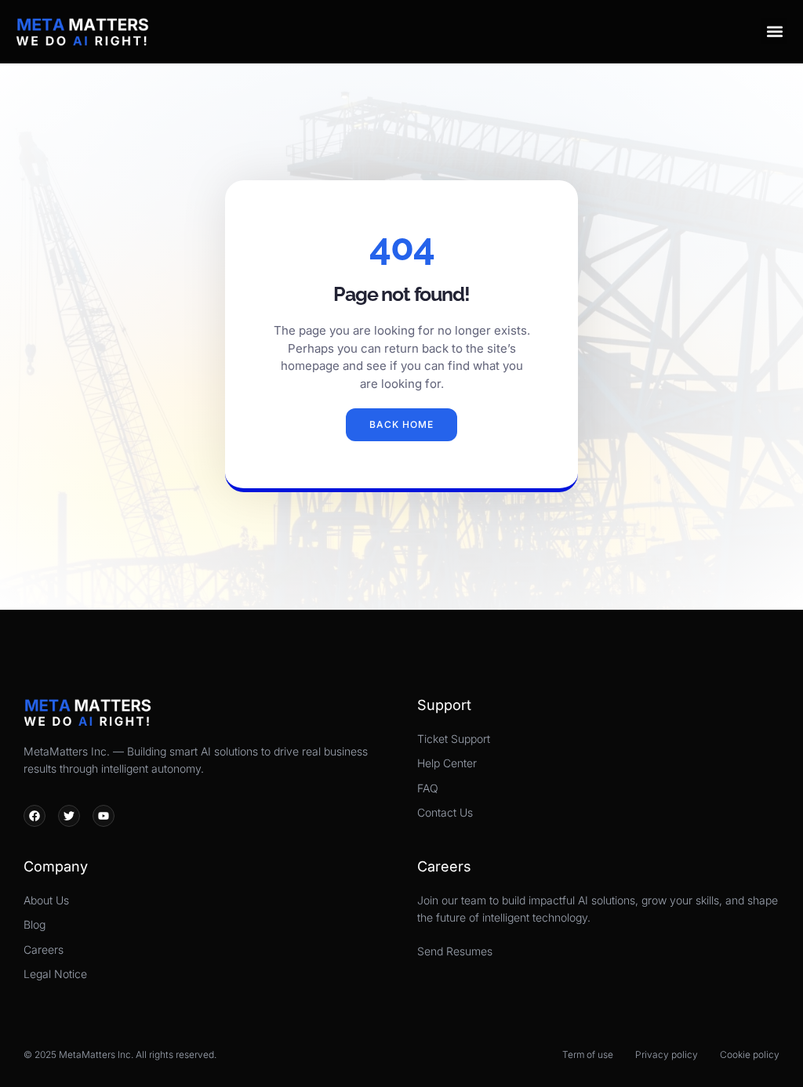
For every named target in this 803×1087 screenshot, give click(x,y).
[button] (774, 31)
